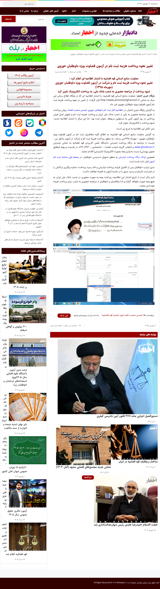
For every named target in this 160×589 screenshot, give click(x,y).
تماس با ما (24, 11)
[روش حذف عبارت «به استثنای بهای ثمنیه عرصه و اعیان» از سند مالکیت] (27, 407)
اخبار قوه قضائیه (139, 54)
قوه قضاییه (107, 315)
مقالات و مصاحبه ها (111, 11)
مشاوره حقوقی (130, 11)
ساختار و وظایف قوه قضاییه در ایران (138, 461)
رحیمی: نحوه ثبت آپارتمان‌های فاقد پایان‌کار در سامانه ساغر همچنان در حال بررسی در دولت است (23, 169)
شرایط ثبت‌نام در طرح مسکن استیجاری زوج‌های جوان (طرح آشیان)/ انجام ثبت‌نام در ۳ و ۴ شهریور (23, 223)
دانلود (64, 11)
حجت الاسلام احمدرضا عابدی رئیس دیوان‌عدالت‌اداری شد (126, 525)
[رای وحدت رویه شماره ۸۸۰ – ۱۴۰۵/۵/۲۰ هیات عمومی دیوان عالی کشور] (27, 450)
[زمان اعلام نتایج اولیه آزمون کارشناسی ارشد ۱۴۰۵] (27, 270)
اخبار (74, 11)
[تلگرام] (40, 4)
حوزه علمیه (118, 315)
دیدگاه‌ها (88, 477)
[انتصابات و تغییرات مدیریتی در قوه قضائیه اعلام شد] (27, 537)
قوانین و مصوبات (89, 11)
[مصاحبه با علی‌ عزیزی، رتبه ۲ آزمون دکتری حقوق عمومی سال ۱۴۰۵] (27, 493)
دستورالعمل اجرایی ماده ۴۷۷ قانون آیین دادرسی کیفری (127, 416)
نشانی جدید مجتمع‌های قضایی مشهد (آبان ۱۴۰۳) (83, 467)
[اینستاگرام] (45, 4)
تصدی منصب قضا (134, 315)
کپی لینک (64, 315)
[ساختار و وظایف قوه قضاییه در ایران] (134, 442)
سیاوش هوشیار (142, 582)
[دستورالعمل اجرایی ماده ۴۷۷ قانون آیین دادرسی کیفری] (108, 376)
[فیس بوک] (54, 4)
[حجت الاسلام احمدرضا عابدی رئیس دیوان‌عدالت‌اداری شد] (126, 499)
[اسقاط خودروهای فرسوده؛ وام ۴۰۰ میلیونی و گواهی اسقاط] (27, 309)
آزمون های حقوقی (50, 11)
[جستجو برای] (5, 4)
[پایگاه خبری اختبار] (152, 11)
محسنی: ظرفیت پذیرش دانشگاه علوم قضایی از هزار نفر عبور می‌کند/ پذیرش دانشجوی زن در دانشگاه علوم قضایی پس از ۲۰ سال (23, 212)
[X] (50, 4)
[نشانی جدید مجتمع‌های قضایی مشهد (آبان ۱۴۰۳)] (83, 444)
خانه (140, 11)
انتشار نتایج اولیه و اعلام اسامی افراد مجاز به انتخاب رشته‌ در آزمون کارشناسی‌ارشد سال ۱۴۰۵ (22, 151)
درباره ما (34, 11)
